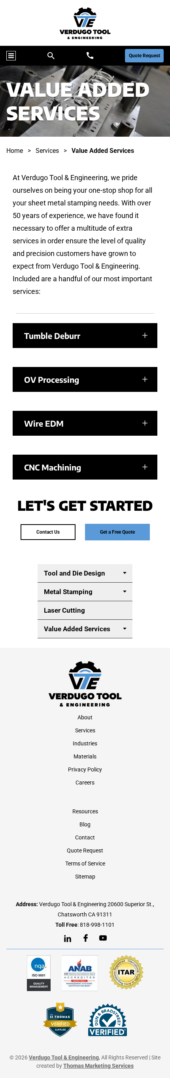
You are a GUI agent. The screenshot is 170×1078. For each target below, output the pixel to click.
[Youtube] (103, 938)
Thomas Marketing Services (98, 1066)
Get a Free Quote (117, 532)
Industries (85, 743)
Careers (85, 782)
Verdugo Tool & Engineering (64, 1057)
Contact (85, 837)
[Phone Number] (89, 55)
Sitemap (85, 876)
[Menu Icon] (11, 55)
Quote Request (144, 55)
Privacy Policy (85, 769)
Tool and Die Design (74, 573)
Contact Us (48, 532)
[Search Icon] (51, 55)
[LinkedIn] (67, 938)
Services (47, 150)
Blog (85, 824)
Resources (85, 811)
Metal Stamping (68, 592)
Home (14, 150)
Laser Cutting (64, 610)
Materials (85, 756)
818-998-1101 (97, 925)
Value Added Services (77, 629)
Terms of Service (85, 863)
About (85, 717)
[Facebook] (85, 938)
